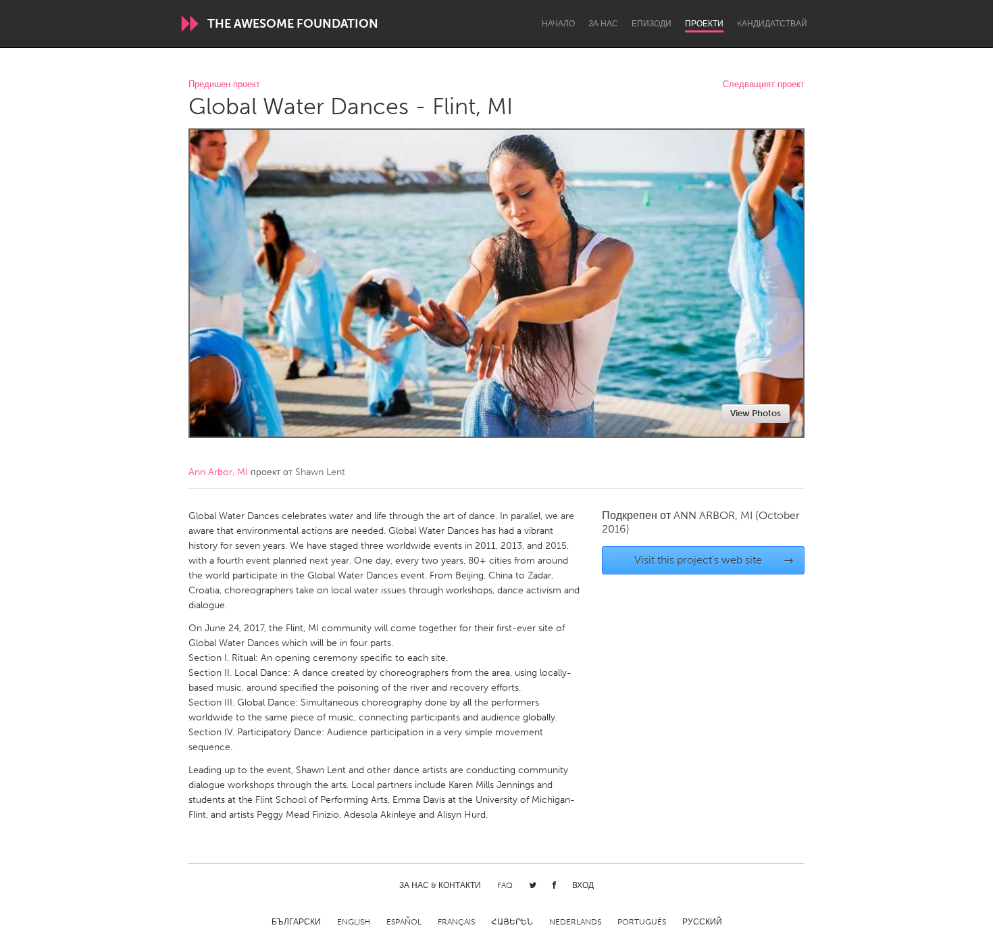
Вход (583, 885)
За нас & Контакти (440, 885)
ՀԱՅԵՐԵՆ (512, 922)
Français (456, 922)
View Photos (755, 413)
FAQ (505, 885)
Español (404, 922)
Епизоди (651, 23)
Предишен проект (224, 84)
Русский (702, 922)
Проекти (704, 23)
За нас (603, 23)
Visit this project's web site (714, 559)
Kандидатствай (772, 23)
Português (641, 922)
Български (296, 922)
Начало (558, 23)
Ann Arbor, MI (218, 472)
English (353, 922)
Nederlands (575, 922)
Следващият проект (764, 84)
